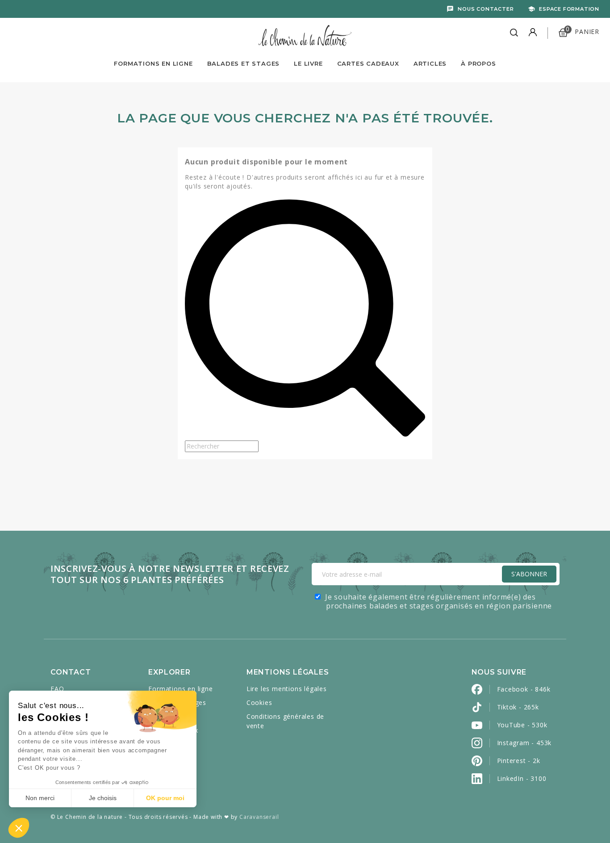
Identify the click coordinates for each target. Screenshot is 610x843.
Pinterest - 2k (518, 760)
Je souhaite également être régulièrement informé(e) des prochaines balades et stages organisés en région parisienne (438, 601)
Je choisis (103, 797)
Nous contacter (486, 9)
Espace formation (569, 9)
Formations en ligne (153, 63)
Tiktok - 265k (518, 707)
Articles (430, 63)
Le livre (308, 63)
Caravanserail (259, 817)
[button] (18, 828)
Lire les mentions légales (287, 688)
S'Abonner (529, 574)
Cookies (259, 702)
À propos (478, 63)
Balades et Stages (243, 63)
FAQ (57, 688)
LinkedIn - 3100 (522, 778)
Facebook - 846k (524, 689)
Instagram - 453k (524, 742)
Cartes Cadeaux (368, 63)
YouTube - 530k (522, 725)
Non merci (39, 797)
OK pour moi (165, 797)
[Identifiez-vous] (533, 33)
